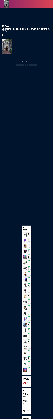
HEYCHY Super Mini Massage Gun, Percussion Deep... (28, 364)
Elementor (25, 403)
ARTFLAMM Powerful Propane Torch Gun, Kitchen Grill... (28, 358)
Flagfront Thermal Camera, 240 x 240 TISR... (28, 290)
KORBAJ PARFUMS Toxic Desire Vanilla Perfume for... (28, 274)
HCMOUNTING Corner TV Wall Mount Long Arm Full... (28, 302)
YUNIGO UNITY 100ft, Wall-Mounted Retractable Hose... (28, 240)
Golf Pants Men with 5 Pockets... (28, 330)
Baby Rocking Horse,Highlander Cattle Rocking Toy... (28, 296)
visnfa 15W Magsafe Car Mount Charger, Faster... (28, 324)
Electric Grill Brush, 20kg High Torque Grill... (28, 341)
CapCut (24, 405)
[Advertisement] (26, 15)
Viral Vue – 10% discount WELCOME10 (26, 400)
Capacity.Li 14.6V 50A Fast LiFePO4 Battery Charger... (28, 268)
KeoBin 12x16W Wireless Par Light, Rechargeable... (28, 257)
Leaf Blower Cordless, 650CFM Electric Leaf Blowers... (28, 262)
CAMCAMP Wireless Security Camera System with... (28, 347)
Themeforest (25, 408)
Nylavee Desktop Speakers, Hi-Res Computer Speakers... (28, 335)
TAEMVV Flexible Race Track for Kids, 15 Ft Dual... (28, 319)
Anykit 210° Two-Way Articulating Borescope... (28, 285)
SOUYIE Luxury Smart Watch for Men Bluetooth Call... (28, 307)
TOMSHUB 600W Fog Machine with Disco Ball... (28, 313)
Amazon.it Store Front (26, 411)
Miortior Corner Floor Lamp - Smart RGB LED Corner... (28, 369)
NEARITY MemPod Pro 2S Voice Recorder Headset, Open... (28, 234)
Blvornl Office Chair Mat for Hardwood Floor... (28, 245)
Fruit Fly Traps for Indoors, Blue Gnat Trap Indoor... (28, 279)
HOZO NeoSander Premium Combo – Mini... (28, 352)
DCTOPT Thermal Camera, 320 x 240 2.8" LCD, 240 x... (28, 251)
